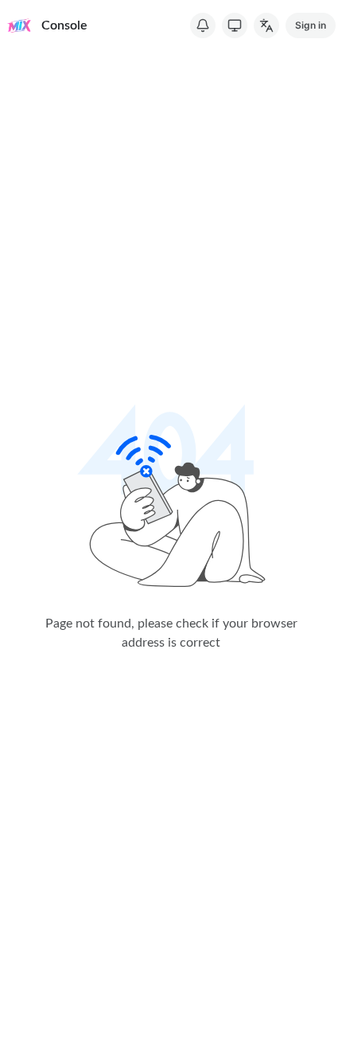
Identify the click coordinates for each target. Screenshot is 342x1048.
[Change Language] (266, 25)
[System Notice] (203, 25)
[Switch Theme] (234, 25)
